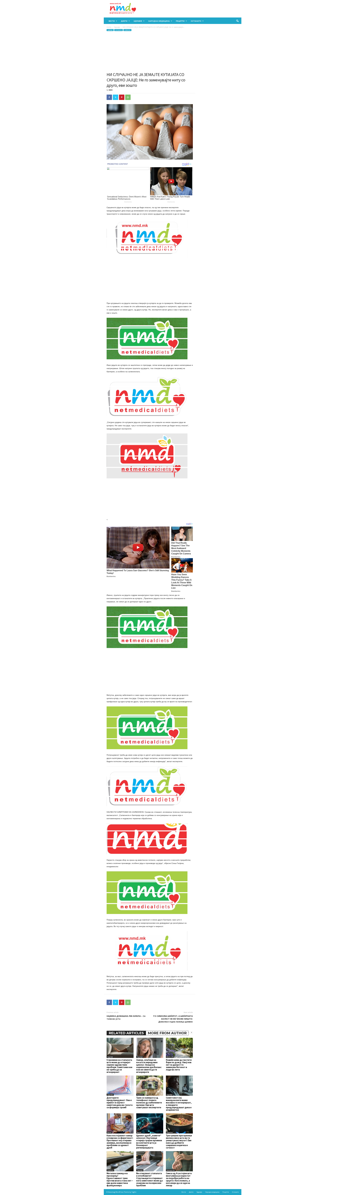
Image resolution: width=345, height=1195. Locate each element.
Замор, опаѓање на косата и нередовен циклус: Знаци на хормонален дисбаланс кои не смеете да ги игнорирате (148, 1066)
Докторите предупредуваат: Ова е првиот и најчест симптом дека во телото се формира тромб (120, 1102)
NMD (111, 90)
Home (109, 27)
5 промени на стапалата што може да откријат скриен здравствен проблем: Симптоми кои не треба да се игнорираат (119, 1066)
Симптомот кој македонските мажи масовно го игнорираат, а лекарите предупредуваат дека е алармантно (179, 1103)
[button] (237, 21)
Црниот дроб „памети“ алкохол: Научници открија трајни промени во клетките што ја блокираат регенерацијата (149, 1141)
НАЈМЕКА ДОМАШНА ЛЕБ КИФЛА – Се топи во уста (126, 1017)
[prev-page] (188, 1032)
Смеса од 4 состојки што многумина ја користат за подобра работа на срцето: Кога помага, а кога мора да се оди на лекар (179, 1179)
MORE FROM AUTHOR (167, 1033)
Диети (124, 21)
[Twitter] (115, 97)
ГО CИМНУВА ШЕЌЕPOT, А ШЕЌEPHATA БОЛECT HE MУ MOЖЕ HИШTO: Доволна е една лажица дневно (173, 1019)
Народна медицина (159, 21)
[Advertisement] (150, 51)
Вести (112, 21)
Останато (196, 21)
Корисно (127, 30)
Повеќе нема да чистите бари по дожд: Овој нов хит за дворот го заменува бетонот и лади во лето (179, 1064)
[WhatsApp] (128, 97)
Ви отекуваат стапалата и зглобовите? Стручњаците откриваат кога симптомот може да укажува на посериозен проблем (149, 1179)
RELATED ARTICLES (126, 1033)
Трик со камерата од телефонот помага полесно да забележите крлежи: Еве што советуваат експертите (149, 1102)
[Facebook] (109, 97)
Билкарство (171, 1170)
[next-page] (191, 1032)
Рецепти (180, 21)
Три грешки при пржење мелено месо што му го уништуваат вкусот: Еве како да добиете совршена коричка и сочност (179, 1141)
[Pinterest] (121, 97)
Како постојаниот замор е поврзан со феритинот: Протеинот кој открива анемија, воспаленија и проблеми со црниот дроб (120, 1141)
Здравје (138, 21)
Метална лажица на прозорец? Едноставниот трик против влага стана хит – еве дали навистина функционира (120, 1179)
